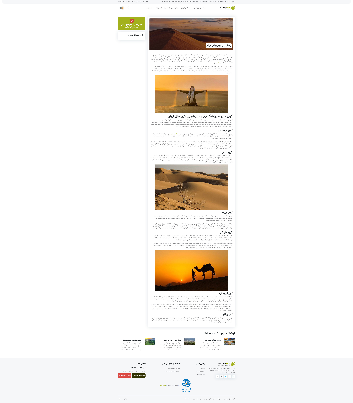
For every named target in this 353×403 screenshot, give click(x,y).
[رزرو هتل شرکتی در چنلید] (131, 24)
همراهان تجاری (185, 8)
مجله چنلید (149, 8)
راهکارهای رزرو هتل (199, 8)
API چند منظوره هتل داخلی (172, 371)
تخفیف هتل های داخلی (171, 8)
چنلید (218, 63)
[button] (128, 8)
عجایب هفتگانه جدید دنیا (213, 340)
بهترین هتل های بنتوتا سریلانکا (132, 340)
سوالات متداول (201, 374)
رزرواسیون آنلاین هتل (139, 2)
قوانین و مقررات (122, 399)
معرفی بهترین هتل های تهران (172, 340)
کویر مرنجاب (173, 134)
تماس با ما (158, 8)
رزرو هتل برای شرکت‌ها (173, 368)
